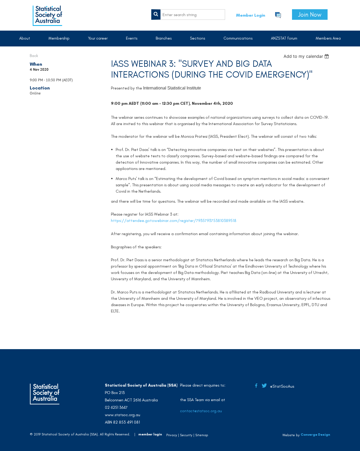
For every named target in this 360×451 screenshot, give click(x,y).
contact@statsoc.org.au (201, 411)
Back (34, 55)
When (36, 64)
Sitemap (201, 435)
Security (186, 435)
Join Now (310, 14)
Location (40, 88)
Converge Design (315, 434)
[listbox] (307, 56)
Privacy (171, 435)
